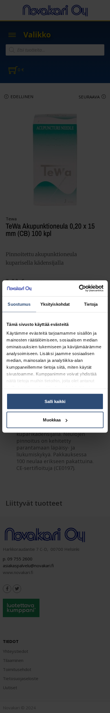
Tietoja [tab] (91, 303)
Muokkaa (52, 419)
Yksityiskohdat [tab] (55, 303)
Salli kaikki (55, 401)
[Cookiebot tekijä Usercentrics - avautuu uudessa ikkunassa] (79, 288)
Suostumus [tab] (19, 303)
